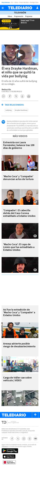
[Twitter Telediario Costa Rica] (18, 439)
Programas (28, 16)
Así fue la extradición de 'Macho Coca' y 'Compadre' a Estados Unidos (19, 312)
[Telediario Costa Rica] (20, 8)
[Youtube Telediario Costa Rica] (35, 439)
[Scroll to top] (35, 415)
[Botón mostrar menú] (3, 8)
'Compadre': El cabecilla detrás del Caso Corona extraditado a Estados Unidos (19, 213)
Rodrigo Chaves (34, 2)
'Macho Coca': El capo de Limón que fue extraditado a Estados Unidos (18, 247)
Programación (18, 16)
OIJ (12, 2)
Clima (16, 2)
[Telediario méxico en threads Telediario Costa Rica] (29, 439)
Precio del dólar (24, 2)
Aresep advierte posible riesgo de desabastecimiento (19, 345)
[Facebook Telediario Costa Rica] (12, 439)
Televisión (20, 12)
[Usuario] (37, 8)
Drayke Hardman (21, 110)
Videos (10, 16)
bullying (9, 110)
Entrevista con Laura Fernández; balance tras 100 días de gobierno (18, 145)
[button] (3, 96)
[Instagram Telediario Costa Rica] (24, 439)
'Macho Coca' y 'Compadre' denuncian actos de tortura (18, 178)
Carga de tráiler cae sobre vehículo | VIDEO (17, 379)
